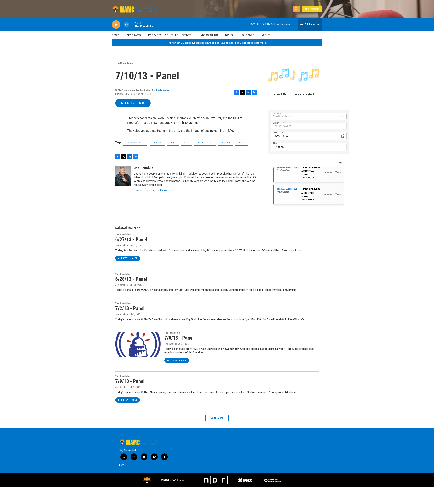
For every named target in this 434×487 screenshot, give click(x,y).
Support (248, 35)
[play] (116, 25)
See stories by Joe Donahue (153, 190)
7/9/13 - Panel (130, 381)
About (265, 35)
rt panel (225, 142)
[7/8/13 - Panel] (138, 344)
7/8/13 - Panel (179, 338)
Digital (230, 35)
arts (186, 142)
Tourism (157, 142)
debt (173, 142)
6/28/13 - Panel (131, 279)
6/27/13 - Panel (131, 239)
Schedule (171, 35)
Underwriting (208, 35)
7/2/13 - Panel (130, 308)
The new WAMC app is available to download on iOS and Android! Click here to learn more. (217, 42)
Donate (313, 9)
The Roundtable (124, 63)
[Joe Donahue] (123, 176)
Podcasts (155, 35)
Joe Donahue (162, 90)
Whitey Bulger (205, 142)
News (115, 35)
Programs (133, 35)
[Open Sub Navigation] (121, 35)
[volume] (126, 24)
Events (186, 35)
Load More (217, 417)
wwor (241, 142)
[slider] (131, 24)
